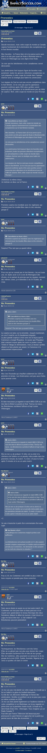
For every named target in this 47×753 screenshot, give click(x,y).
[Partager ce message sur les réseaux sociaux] (39, 33)
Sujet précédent (19, 21)
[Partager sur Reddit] (37, 98)
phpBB (17, 748)
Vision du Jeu (5, 589)
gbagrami (4, 258)
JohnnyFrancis (6, 296)
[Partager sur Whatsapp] (42, 98)
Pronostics (7, 17)
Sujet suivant (32, 21)
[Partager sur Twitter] (33, 98)
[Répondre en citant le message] (36, 33)
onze (8, 388)
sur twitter (11, 587)
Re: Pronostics (8, 112)
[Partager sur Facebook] (28, 98)
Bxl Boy (3, 561)
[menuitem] (41, 9)
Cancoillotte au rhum (7, 31)
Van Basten (4, 471)
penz (2, 104)
